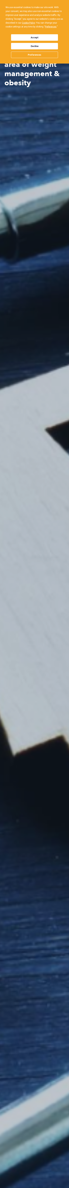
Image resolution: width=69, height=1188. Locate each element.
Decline (34, 46)
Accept (34, 37)
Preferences (34, 55)
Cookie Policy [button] (28, 23)
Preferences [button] (50, 26)
